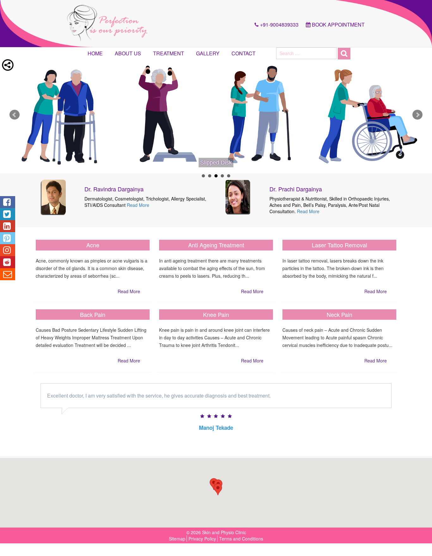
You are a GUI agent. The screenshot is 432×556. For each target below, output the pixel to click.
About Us (128, 53)
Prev (14, 115)
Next (417, 115)
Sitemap (177, 538)
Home (95, 53)
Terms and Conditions (241, 538)
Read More (138, 205)
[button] (218, 489)
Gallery (207, 53)
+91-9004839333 (279, 24)
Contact (243, 53)
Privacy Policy (202, 538)
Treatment (168, 53)
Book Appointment (338, 24)
